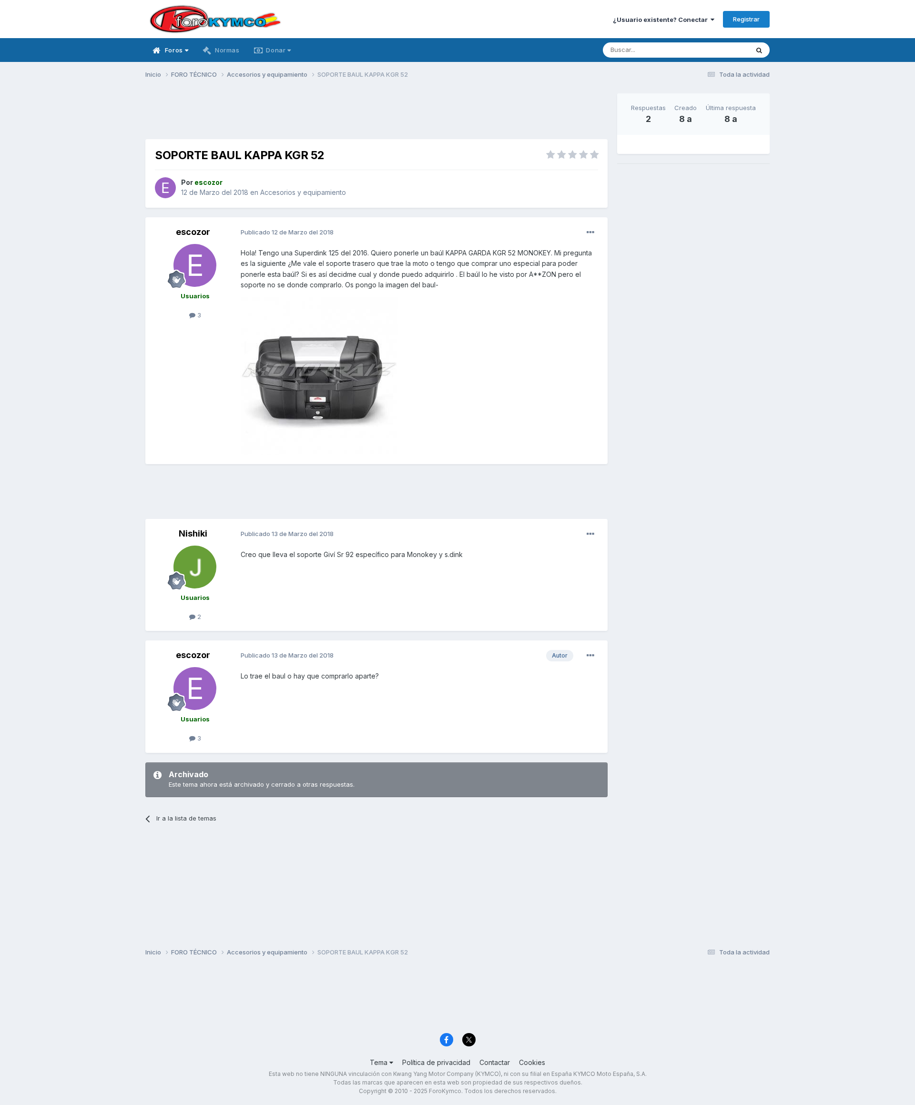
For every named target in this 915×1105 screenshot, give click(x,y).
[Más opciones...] (590, 232)
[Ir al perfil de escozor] (165, 187)
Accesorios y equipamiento (303, 192)
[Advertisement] (376, 114)
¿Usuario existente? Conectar (662, 19)
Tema (379, 1062)
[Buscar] (759, 50)
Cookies (532, 1062)
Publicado (287, 232)
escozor (193, 232)
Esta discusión (715, 49)
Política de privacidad (436, 1062)
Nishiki (193, 533)
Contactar (494, 1062)
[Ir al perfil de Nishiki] (194, 567)
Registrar (746, 19)
